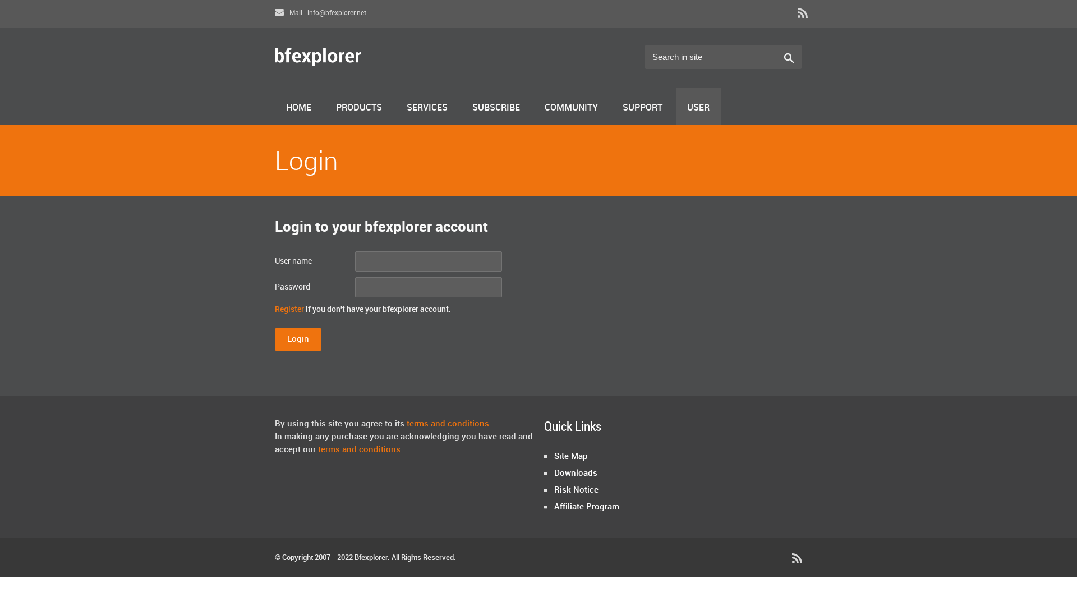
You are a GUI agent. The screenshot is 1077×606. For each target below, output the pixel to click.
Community (571, 108)
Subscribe (496, 108)
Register (289, 309)
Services (427, 108)
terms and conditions (448, 424)
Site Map (571, 456)
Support (642, 108)
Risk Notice (576, 490)
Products (359, 108)
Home (298, 108)
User (698, 108)
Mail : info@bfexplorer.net (327, 13)
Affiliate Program (586, 507)
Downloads (575, 473)
